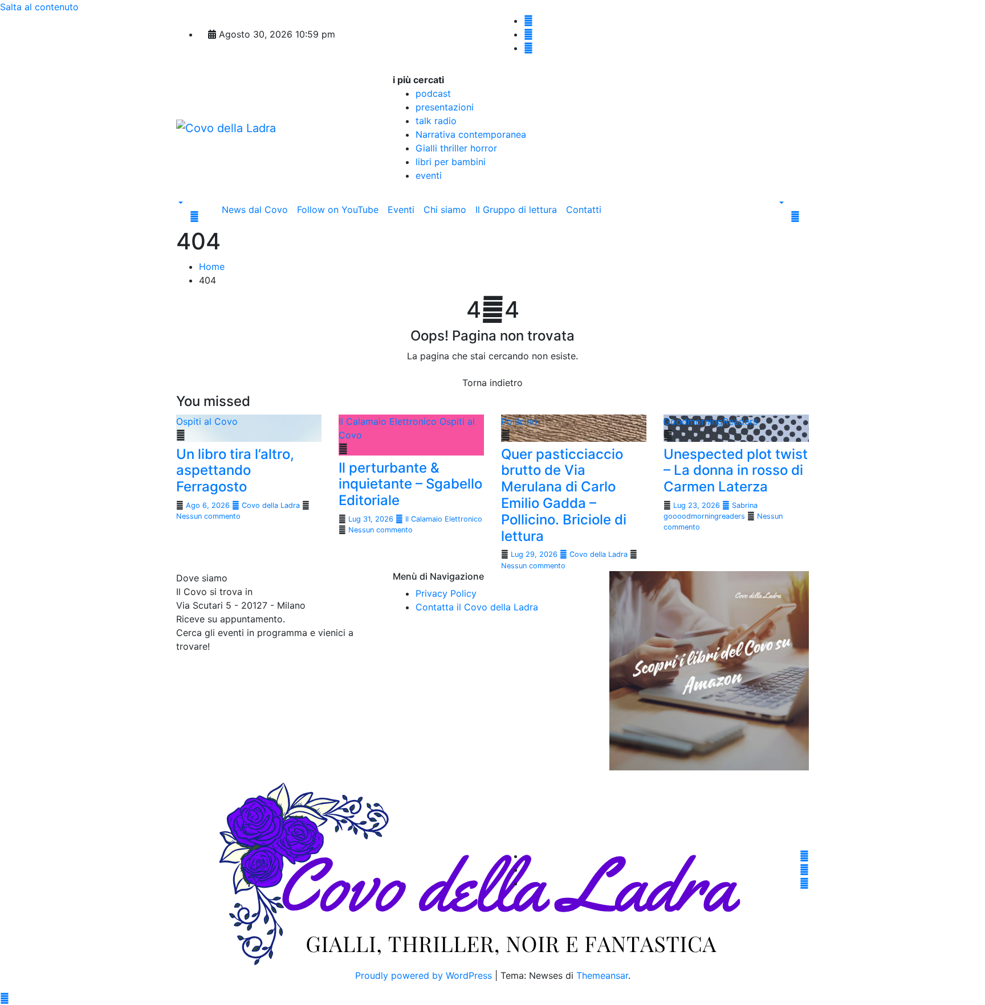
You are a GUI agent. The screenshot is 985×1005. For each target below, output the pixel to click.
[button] (179, 202)
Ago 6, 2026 (209, 505)
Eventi (401, 209)
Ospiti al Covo (207, 421)
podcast (433, 93)
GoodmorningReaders (711, 421)
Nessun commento (208, 516)
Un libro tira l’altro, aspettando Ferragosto (235, 470)
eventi (429, 175)
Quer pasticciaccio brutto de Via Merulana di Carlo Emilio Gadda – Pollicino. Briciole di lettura (563, 495)
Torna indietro (492, 382)
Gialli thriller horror (456, 148)
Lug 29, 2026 (535, 554)
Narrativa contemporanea (471, 134)
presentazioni (445, 107)
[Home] (212, 202)
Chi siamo (445, 209)
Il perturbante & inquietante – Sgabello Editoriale (410, 484)
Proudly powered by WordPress (425, 975)
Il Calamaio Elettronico (389, 421)
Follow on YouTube (337, 209)
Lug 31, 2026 (372, 519)
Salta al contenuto (39, 7)
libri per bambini (451, 161)
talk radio (436, 120)
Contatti (583, 209)
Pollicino (519, 421)
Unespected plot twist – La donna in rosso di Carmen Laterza (736, 470)
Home (212, 266)
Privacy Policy (446, 593)
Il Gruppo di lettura (516, 209)
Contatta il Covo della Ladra (477, 607)
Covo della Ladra (270, 505)
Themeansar (602, 975)
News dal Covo (255, 209)
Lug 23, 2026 (697, 505)
